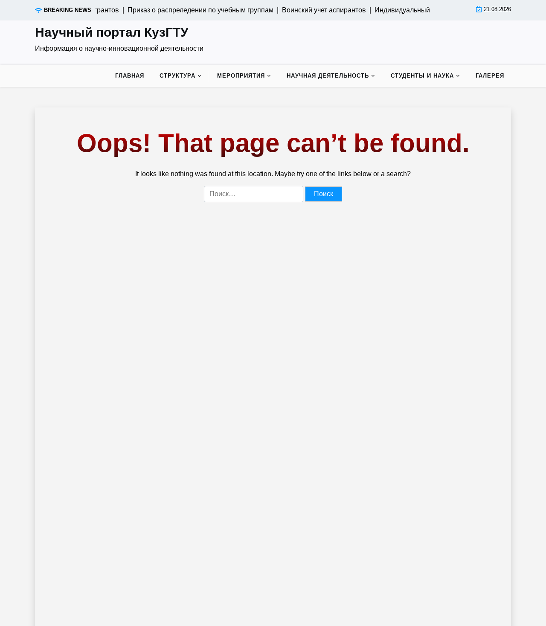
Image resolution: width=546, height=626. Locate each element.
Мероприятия (241, 75)
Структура (177, 75)
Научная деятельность (328, 75)
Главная (129, 75)
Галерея (490, 75)
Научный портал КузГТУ (112, 32)
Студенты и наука (422, 75)
